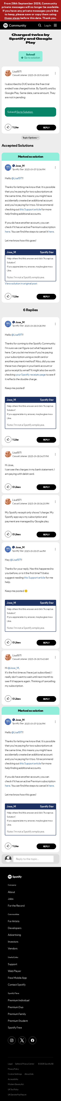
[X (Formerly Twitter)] (22, 1040)
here (7, 231)
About (11, 892)
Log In (47, 25)
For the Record (16, 905)
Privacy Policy (13, 1069)
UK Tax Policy (13, 1089)
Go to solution (32, 57)
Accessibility (13, 1079)
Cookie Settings (15, 1074)
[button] (55, 73)
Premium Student (18, 1021)
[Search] (39, 25)
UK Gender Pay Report (17, 1094)
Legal (10, 1064)
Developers (14, 928)
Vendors (13, 948)
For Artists (14, 921)
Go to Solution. (24, 112)
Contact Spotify (17, 984)
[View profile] (8, 73)
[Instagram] (12, 1040)
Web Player (14, 971)
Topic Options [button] (30, 137)
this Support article (30, 209)
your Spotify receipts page (31, 374)
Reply (46, 127)
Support (12, 964)
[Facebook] (32, 1040)
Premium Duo (15, 1007)
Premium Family (17, 1014)
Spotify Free (15, 1027)
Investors (13, 941)
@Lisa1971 (17, 178)
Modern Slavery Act (16, 1084)
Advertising (14, 935)
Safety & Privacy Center (24, 1064)
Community (17, 25)
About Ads (29, 1074)
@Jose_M (13, 668)
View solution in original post (21, 283)
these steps (12, 18)
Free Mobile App (17, 978)
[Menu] (55, 25)
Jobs (10, 899)
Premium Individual (18, 1000)
